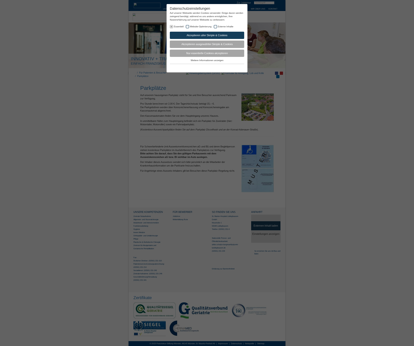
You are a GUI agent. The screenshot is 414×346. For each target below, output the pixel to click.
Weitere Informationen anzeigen (207, 60)
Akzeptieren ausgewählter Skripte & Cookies (207, 44)
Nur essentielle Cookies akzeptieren (207, 53)
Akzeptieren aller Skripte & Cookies (207, 35)
